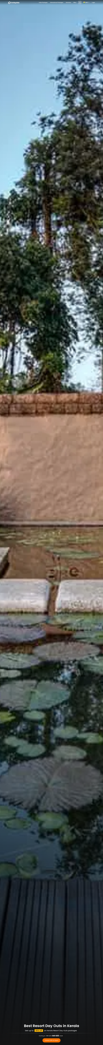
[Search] (79, 2)
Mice (75, 2)
